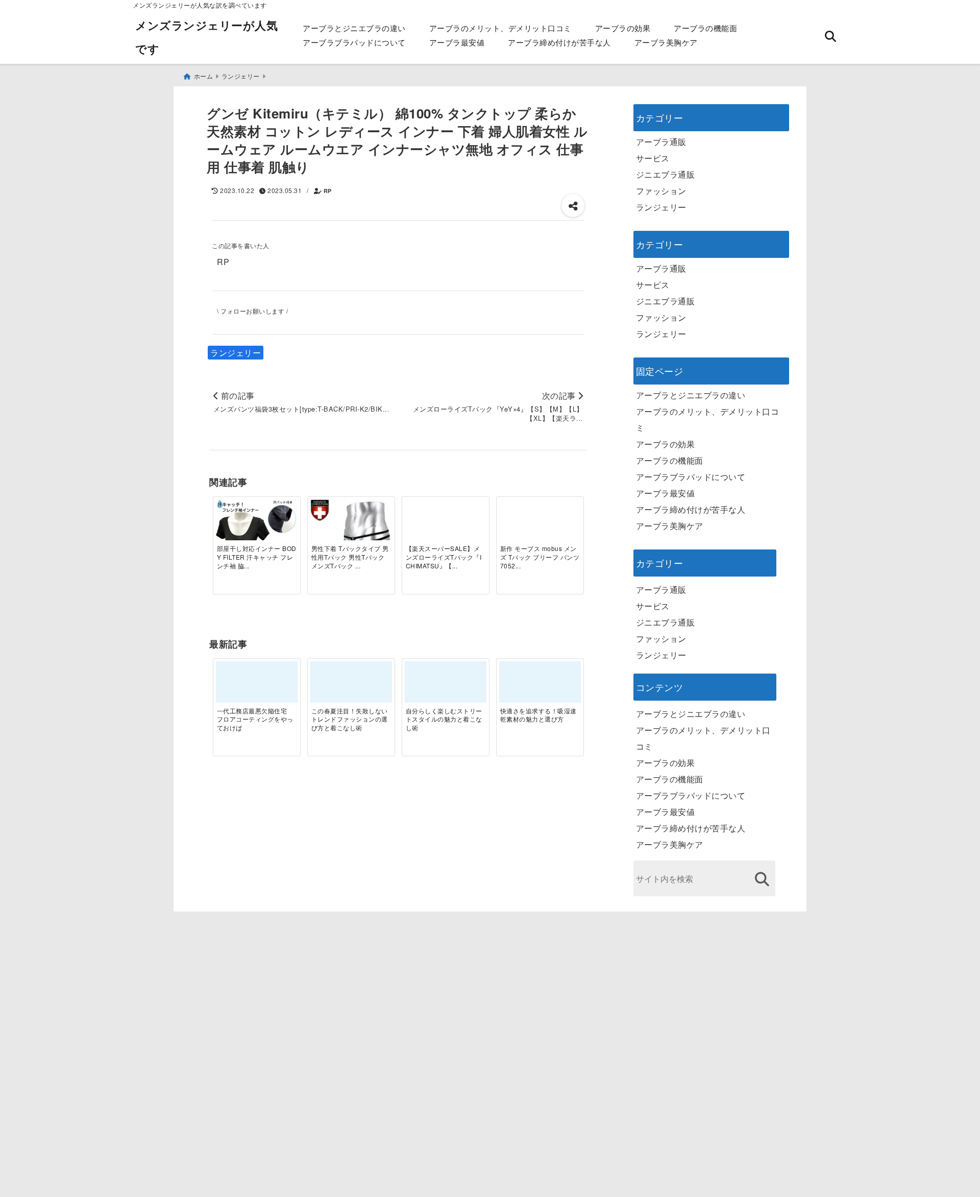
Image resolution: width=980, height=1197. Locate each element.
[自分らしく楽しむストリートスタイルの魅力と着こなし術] (445, 685)
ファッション (661, 191)
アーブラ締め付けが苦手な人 (559, 42)
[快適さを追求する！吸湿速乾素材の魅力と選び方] (540, 685)
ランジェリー (235, 352)
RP (328, 191)
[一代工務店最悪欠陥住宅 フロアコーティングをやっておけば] (257, 685)
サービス (653, 158)
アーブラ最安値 (457, 42)
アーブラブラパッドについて (354, 42)
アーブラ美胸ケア (666, 42)
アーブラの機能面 (705, 27)
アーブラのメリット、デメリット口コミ (500, 27)
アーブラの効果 (623, 27)
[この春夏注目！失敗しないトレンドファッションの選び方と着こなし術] (351, 685)
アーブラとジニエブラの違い (354, 27)
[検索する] (762, 879)
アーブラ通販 (661, 142)
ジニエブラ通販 (665, 174)
